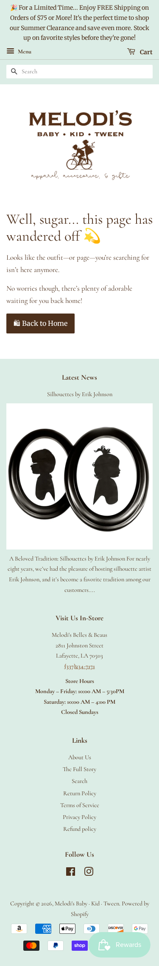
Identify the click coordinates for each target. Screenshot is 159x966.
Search (79, 781)
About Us (79, 757)
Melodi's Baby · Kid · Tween (87, 903)
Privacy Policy (79, 817)
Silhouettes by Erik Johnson (79, 394)
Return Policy (79, 793)
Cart (146, 52)
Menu (24, 52)
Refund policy (79, 829)
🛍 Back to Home (40, 323)
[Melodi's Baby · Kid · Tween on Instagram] (88, 873)
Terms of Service (79, 805)
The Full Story (79, 769)
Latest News (79, 377)
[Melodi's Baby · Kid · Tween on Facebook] (70, 873)
